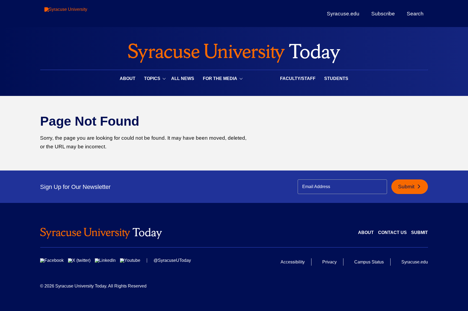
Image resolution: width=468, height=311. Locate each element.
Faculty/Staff (298, 78)
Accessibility (293, 262)
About (127, 78)
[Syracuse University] (78, 13)
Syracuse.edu (343, 13)
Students (336, 78)
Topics (152, 78)
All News (182, 78)
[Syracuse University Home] (234, 51)
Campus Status (369, 262)
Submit (407, 186)
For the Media (220, 78)
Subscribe (383, 13)
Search (415, 13)
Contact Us (392, 232)
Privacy (329, 262)
